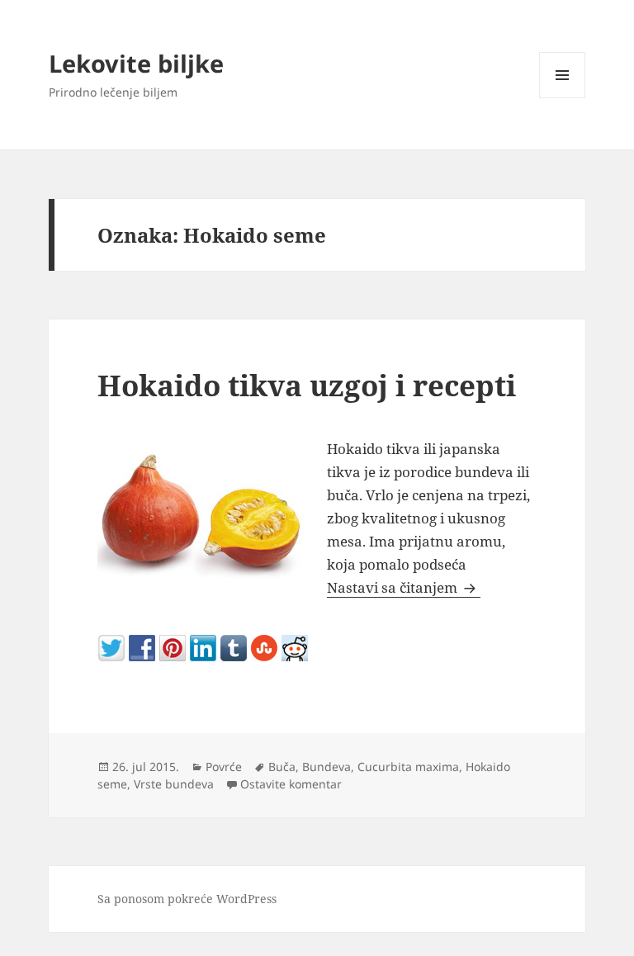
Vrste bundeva (174, 784)
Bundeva (326, 766)
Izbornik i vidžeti (562, 97)
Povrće (224, 766)
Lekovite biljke (136, 63)
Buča (282, 766)
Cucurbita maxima (408, 766)
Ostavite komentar (291, 784)
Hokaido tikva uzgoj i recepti (306, 385)
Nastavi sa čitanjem (403, 587)
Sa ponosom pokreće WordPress (187, 898)
